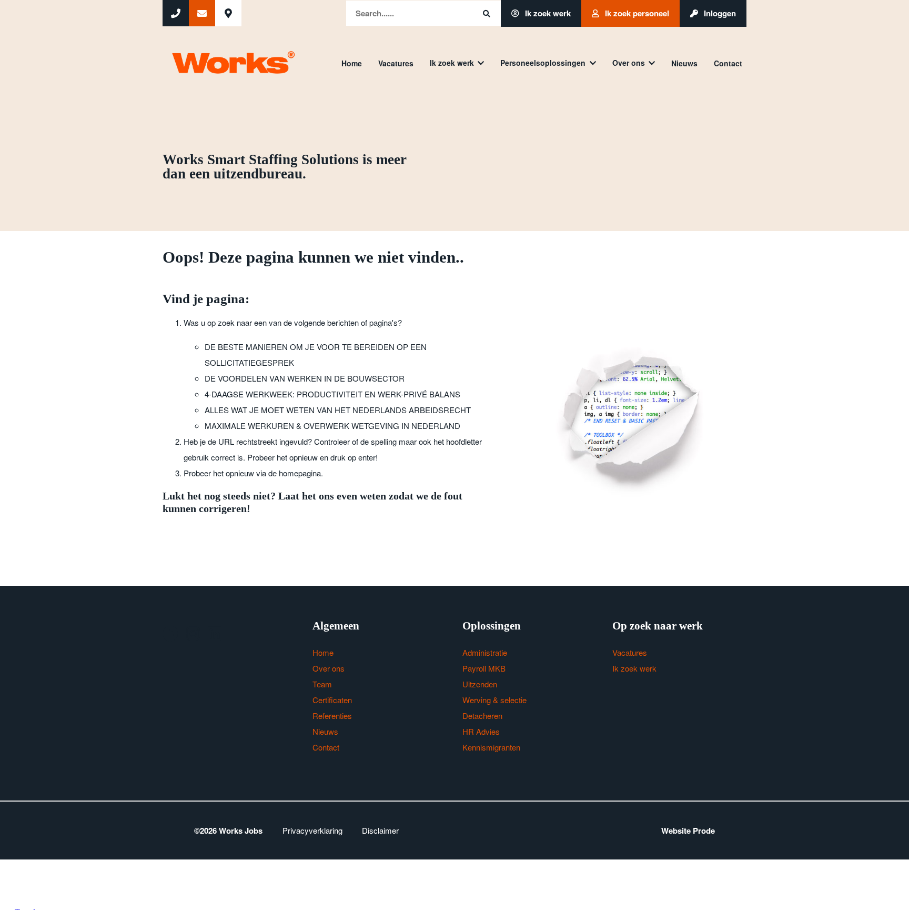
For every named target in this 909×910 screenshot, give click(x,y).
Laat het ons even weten (332, 496)
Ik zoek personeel (636, 13)
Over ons (628, 62)
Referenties (332, 715)
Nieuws (684, 63)
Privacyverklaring (312, 830)
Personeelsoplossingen (542, 62)
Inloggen (719, 13)
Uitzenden (479, 683)
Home (351, 63)
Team (322, 683)
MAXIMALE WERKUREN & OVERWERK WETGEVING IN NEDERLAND (332, 425)
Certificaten (332, 699)
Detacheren (482, 715)
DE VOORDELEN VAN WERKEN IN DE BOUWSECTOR (305, 378)
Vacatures (395, 63)
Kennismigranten (491, 747)
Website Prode (688, 830)
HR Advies (481, 731)
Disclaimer (380, 830)
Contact (728, 63)
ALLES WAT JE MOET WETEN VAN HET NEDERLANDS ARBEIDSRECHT (338, 409)
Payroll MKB (484, 668)
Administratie (484, 652)
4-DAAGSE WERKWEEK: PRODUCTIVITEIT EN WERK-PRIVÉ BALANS (332, 393)
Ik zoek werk (547, 13)
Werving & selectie (494, 699)
